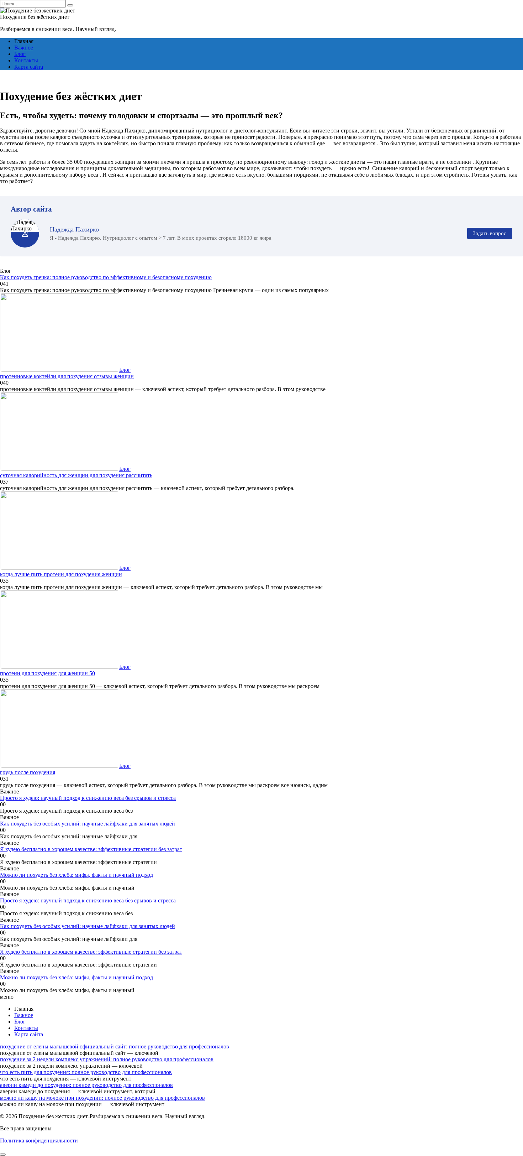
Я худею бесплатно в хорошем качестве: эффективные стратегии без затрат (91, 849)
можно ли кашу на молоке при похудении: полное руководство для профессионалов (102, 1098)
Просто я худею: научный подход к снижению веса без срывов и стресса (88, 798)
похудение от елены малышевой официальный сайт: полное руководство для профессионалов (114, 1046)
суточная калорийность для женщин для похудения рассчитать (76, 475)
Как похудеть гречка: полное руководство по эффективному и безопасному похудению (106, 277)
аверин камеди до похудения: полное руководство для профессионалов (86, 1085)
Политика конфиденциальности (39, 1140)
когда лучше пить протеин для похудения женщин (61, 574)
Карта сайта (28, 67)
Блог (20, 54)
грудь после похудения (27, 772)
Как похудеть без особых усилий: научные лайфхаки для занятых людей (87, 824)
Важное (23, 48)
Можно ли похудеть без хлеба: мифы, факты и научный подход (76, 875)
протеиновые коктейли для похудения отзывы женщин (67, 376)
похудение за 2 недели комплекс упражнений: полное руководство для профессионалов (106, 1059)
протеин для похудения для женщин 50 (47, 673)
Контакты (26, 60)
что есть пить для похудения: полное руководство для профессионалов (86, 1072)
